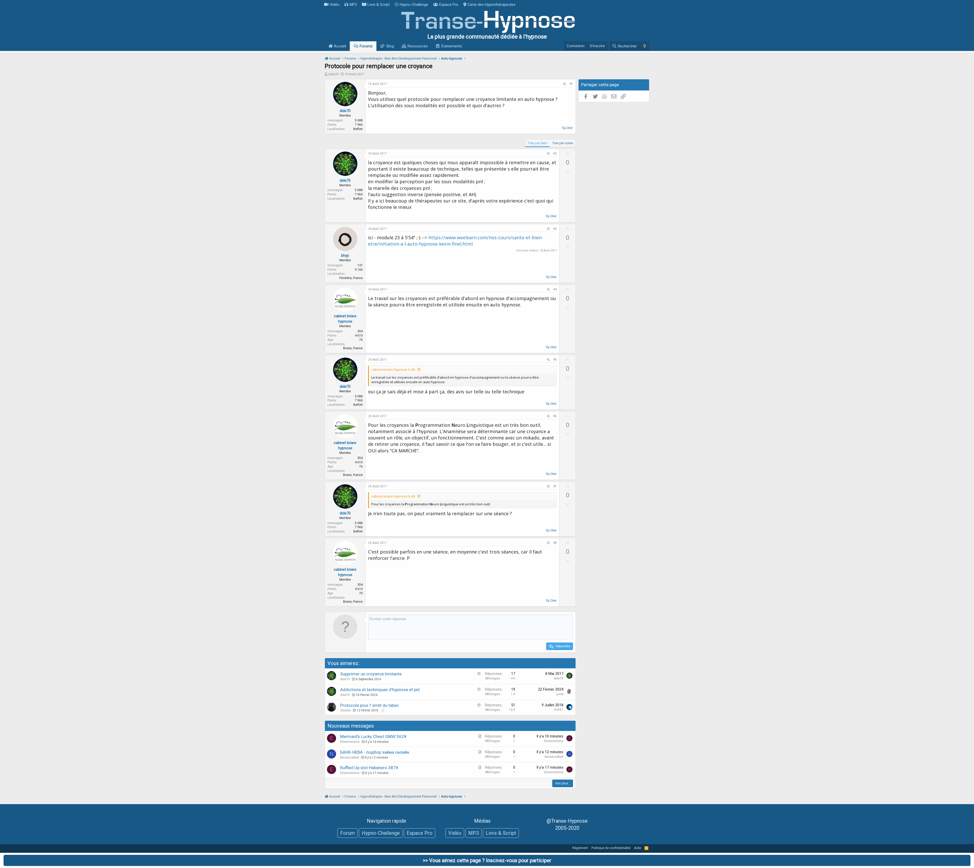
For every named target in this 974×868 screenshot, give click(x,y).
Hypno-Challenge (414, 4)
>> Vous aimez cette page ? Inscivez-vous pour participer (487, 860)
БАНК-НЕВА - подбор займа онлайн (374, 752)
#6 (555, 416)
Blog (390, 46)
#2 (555, 153)
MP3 (353, 4)
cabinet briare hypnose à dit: (393, 369)
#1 (571, 84)
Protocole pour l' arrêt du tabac (369, 705)
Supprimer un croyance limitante (371, 673)
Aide (637, 848)
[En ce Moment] (644, 46)
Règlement (580, 848)
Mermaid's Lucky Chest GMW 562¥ (373, 736)
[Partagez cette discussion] (564, 84)
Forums (366, 46)
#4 (555, 289)
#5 (555, 359)
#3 (555, 229)
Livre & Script (379, 4)
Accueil (339, 46)
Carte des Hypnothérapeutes (491, 4)
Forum (347, 833)
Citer (569, 128)
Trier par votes (562, 143)
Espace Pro (448, 4)
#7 (555, 486)
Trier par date (537, 143)
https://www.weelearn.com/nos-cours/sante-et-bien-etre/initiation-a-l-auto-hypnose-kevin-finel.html (455, 240)
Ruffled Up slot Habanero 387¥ (369, 767)
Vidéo (334, 4)
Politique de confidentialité (611, 848)
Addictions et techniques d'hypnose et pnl (380, 689)
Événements (451, 46)
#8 (555, 543)
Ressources (418, 46)
